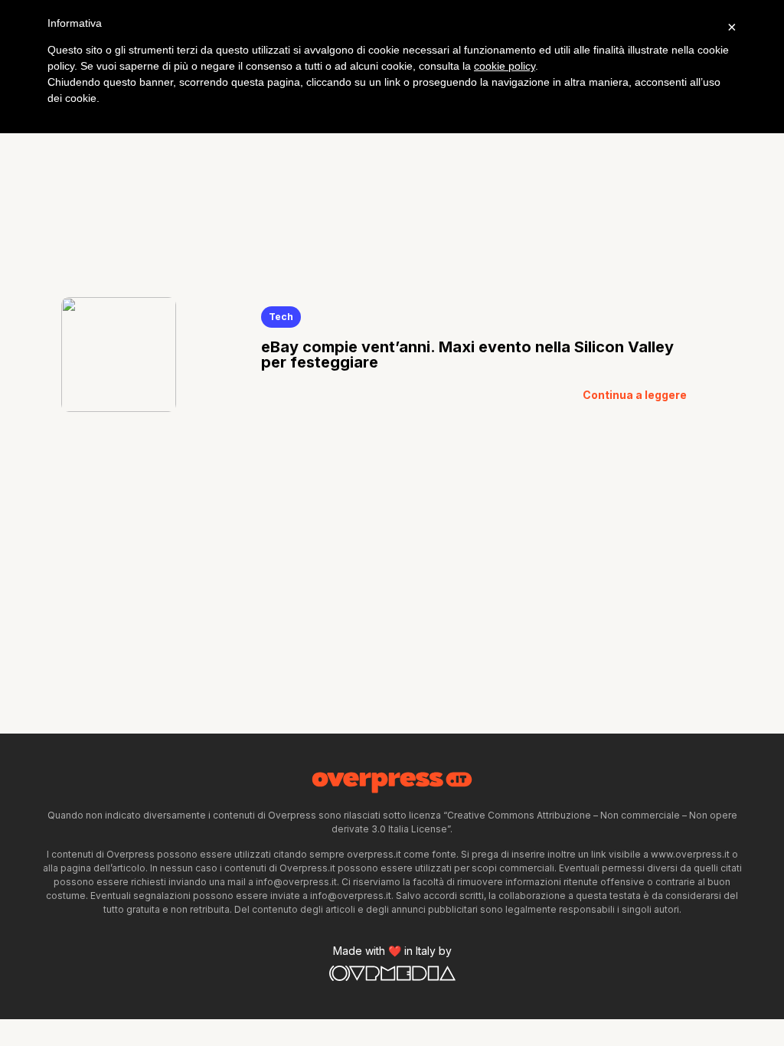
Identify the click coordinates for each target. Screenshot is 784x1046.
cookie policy (504, 66)
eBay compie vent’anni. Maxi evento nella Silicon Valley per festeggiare (467, 354)
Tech (281, 316)
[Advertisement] (392, 159)
